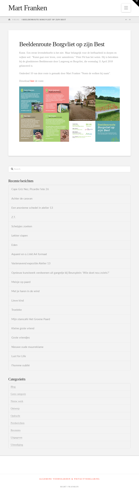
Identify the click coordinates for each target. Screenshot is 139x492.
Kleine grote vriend (22, 328)
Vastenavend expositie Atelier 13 (30, 263)
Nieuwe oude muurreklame (27, 347)
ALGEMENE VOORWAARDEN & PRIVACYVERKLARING (69, 479)
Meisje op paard (20, 282)
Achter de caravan (21, 198)
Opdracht (15, 416)
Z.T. (13, 217)
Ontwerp (15, 408)
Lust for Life (18, 356)
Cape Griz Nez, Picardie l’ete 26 (30, 189)
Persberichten (17, 423)
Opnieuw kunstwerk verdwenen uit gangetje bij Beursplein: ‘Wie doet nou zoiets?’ (60, 273)
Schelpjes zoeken (21, 226)
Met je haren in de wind (25, 291)
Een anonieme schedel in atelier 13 (32, 208)
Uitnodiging (17, 444)
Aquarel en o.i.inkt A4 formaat (29, 254)
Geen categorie (18, 394)
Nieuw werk (17, 401)
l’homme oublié (20, 365)
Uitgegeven (16, 437)
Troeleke (16, 310)
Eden (14, 245)
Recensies (15, 430)
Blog (13, 386)
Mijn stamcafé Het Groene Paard (30, 319)
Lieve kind (17, 300)
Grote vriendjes (20, 337)
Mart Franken (27, 8)
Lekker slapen (19, 235)
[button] (126, 8)
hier (32, 81)
